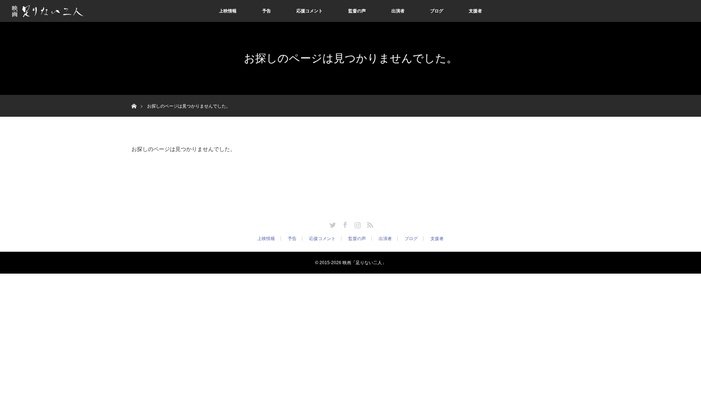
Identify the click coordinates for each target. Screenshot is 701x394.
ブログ (436, 10)
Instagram (356, 223)
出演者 (398, 10)
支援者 (475, 10)
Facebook (344, 223)
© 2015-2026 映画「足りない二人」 (350, 262)
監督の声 (357, 10)
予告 (266, 10)
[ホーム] (133, 97)
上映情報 (228, 10)
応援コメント (309, 10)
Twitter (331, 223)
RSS (369, 223)
